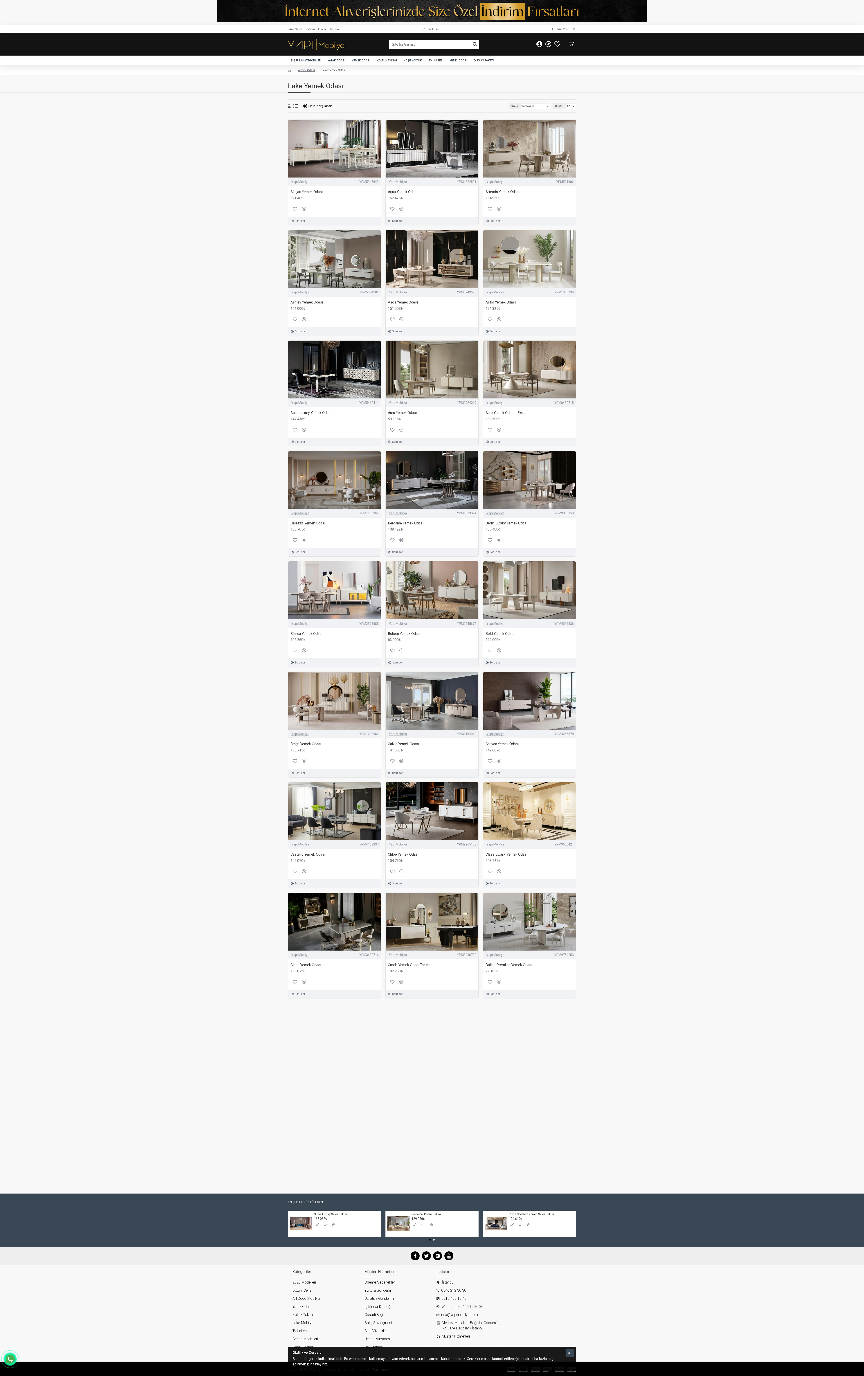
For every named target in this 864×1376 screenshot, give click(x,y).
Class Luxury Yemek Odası (506, 854)
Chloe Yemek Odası (403, 854)
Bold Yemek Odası (500, 634)
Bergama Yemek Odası (405, 523)
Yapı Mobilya (300, 182)
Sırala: (515, 106)
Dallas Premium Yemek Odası (509, 965)
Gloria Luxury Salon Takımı (331, 1214)
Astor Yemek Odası (501, 302)
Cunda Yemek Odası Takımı (409, 965)
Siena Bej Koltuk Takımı (426, 1214)
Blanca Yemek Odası (306, 634)
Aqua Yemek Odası (402, 192)
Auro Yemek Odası (402, 413)
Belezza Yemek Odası (307, 523)
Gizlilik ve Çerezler (343, 1364)
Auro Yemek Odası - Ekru (505, 413)
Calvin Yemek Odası (403, 744)
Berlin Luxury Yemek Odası (506, 523)
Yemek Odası (306, 70)
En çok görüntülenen (305, 1202)
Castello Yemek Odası (307, 854)
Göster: (559, 106)
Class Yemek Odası (305, 965)
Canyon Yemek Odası (502, 744)
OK (570, 1353)
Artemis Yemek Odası (503, 192)
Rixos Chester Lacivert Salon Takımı (532, 1214)
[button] (430, 1240)
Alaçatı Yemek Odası (306, 192)
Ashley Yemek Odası (306, 302)
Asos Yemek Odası (403, 302)
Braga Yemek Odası (305, 744)
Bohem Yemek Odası (404, 634)
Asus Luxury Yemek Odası (310, 413)
